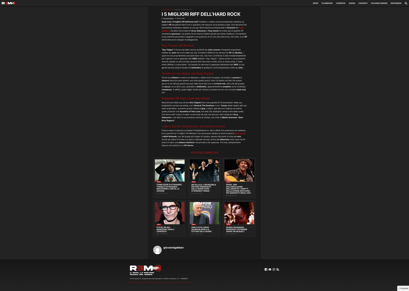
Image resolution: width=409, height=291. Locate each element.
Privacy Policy (157, 282)
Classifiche (327, 3)
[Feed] (278, 269)
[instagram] (274, 269)
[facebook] (266, 269)
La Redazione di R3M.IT (137, 282)
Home (163, 9)
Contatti (148, 282)
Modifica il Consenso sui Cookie (183, 282)
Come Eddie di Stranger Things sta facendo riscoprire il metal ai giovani (169, 188)
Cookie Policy (167, 282)
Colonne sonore (379, 3)
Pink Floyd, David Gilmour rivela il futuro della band (201, 229)
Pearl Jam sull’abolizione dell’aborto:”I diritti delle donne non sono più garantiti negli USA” (238, 189)
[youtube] (270, 269)
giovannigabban (168, 18)
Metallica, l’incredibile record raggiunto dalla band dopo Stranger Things (203, 188)
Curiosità (340, 3)
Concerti (363, 3)
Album (352, 3)
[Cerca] (406, 3)
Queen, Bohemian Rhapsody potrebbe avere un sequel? (236, 229)
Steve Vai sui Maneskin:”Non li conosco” (165, 229)
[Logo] (8, 3)
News (315, 3)
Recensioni (396, 3)
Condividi (404, 288)
